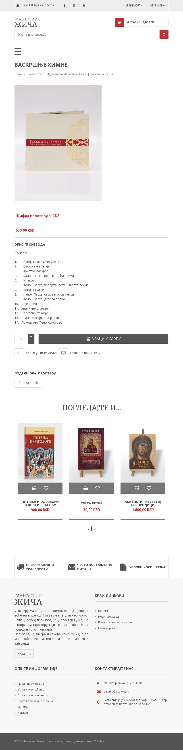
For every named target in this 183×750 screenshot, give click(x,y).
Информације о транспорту (40, 567)
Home (18, 74)
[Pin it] (36, 383)
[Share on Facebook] (19, 383)
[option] (40, 471)
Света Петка (91, 503)
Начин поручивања (31, 684)
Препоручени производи (115, 622)
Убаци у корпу (105, 338)
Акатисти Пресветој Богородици (143, 503)
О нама (23, 707)
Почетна (103, 611)
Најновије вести (108, 628)
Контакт (23, 713)
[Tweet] (27, 383)
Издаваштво (35, 74)
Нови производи (109, 616)
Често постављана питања (94, 567)
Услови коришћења (147, 567)
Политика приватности (33, 695)
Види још (24, 653)
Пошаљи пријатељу (85, 353)
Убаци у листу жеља (41, 353)
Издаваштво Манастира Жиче (66, 74)
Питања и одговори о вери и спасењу (40, 503)
